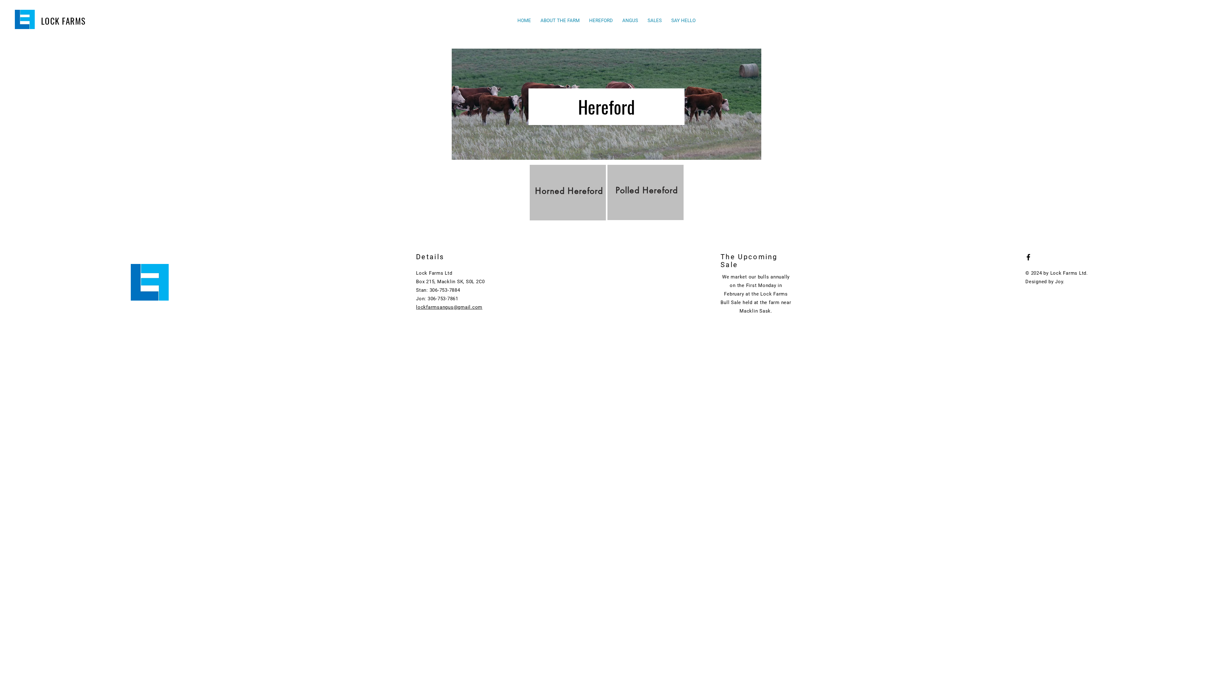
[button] (601, 21)
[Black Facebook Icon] (1028, 257)
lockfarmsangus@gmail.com (449, 307)
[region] (568, 192)
